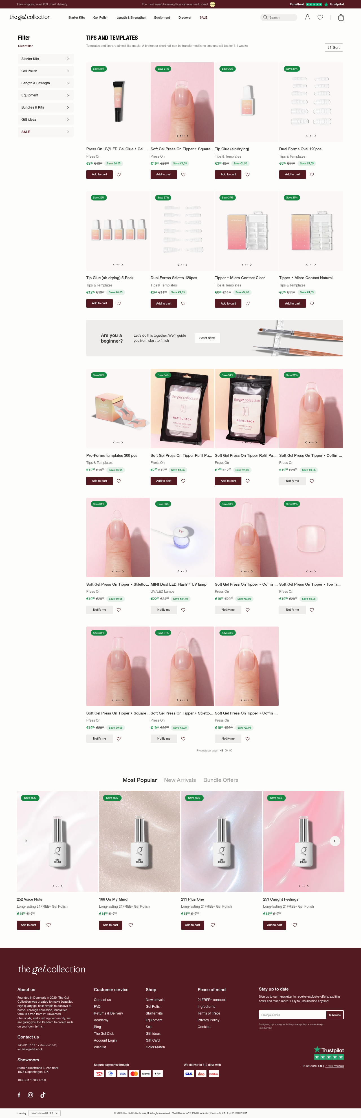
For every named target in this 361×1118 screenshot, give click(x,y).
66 (226, 750)
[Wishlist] (320, 17)
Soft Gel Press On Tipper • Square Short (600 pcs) (182, 149)
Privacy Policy (208, 1020)
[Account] (307, 17)
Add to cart (28, 925)
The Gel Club (104, 1033)
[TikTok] (43, 1095)
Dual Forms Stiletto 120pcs (174, 278)
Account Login (105, 1040)
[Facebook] (19, 1095)
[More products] (335, 841)
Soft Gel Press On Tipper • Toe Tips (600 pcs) (311, 584)
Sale (149, 1027)
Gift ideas (153, 1033)
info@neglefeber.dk (30, 1049)
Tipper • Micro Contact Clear (240, 278)
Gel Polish (100, 17)
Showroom (28, 1059)
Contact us (102, 1000)
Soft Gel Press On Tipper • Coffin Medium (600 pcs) (247, 713)
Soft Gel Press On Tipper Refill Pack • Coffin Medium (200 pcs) (182, 455)
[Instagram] (30, 1095)
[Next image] (187, 136)
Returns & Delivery (108, 1013)
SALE (203, 17)
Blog (97, 1027)
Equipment (162, 17)
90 (230, 750)
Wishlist (100, 1047)
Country (21, 1113)
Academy (101, 1020)
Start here (207, 338)
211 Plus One (192, 899)
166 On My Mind (113, 899)
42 (221, 750)
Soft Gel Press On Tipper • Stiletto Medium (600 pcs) (182, 713)
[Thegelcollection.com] (30, 17)
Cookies (204, 1027)
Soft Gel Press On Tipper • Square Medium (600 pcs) (118, 713)
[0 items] (341, 17)
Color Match (155, 1047)
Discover (185, 17)
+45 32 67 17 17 (28, 1045)
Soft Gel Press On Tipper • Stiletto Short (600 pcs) (118, 584)
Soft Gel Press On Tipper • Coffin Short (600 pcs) (311, 455)
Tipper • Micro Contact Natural (306, 278)
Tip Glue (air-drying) (232, 149)
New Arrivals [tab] (180, 780)
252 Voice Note (29, 899)
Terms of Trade (209, 1013)
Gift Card (153, 1040)
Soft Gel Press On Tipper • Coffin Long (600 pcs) (247, 584)
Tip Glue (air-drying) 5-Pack (109, 278)
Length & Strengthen (131, 17)
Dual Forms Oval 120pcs (300, 149)
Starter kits (154, 1013)
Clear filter (25, 46)
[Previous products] (26, 841)
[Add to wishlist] (119, 174)
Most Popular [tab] (140, 780)
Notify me (292, 481)
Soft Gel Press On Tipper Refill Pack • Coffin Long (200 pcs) (247, 455)
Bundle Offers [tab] (220, 780)
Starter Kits (76, 17)
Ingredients (206, 1006)
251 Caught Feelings (280, 899)
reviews (334, 1066)
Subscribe (335, 1014)
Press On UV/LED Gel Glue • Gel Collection (118, 149)
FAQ (97, 1006)
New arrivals (155, 1000)
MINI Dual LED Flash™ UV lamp (178, 584)
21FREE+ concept (212, 1000)
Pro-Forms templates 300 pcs (111, 455)
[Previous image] (177, 136)
